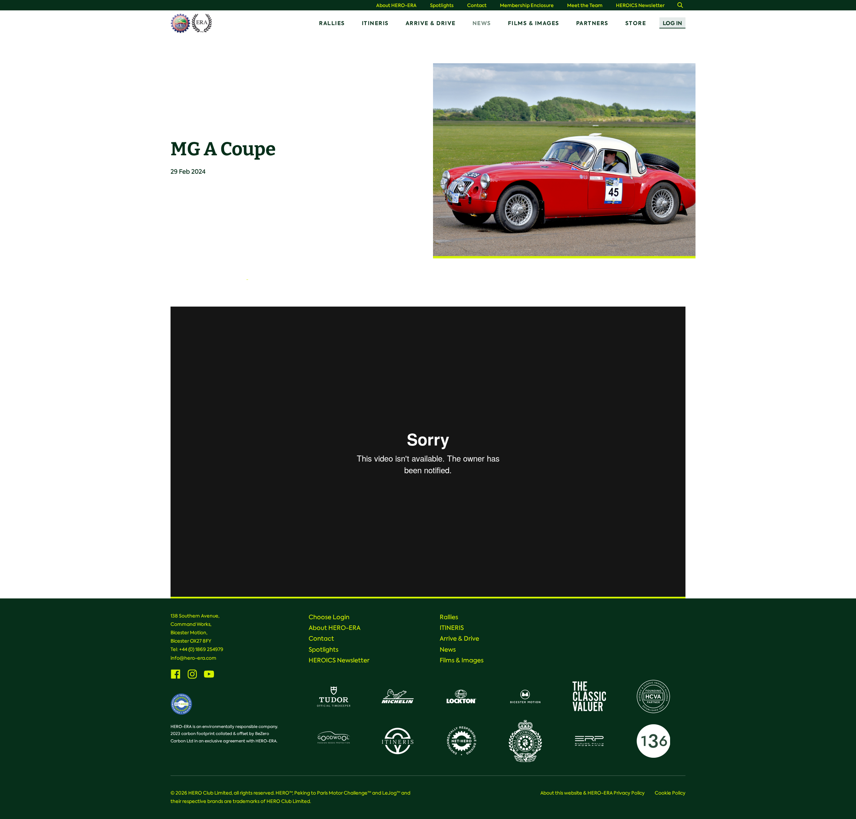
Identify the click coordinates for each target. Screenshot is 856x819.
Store (635, 23)
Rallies (332, 23)
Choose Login (329, 617)
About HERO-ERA (396, 5)
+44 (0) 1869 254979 (201, 649)
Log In (672, 23)
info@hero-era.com (193, 658)
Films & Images (533, 23)
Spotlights (442, 5)
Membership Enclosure (527, 5)
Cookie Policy (670, 793)
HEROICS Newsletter (640, 5)
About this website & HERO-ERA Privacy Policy (592, 793)
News (481, 23)
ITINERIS (375, 23)
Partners (592, 23)
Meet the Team (585, 5)
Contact (477, 5)
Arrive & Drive (431, 23)
